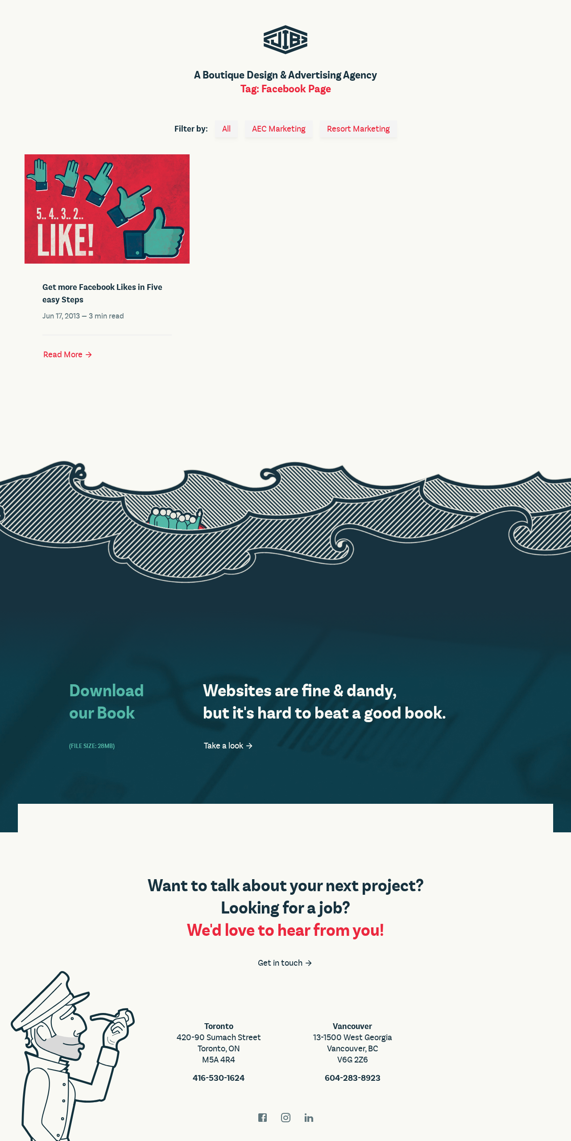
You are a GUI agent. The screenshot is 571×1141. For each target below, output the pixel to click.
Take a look (224, 746)
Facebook (262, 1117)
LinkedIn (308, 1117)
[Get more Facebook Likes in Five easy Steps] (107, 209)
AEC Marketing (279, 129)
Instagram (285, 1117)
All (226, 129)
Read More (63, 355)
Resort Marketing (358, 129)
